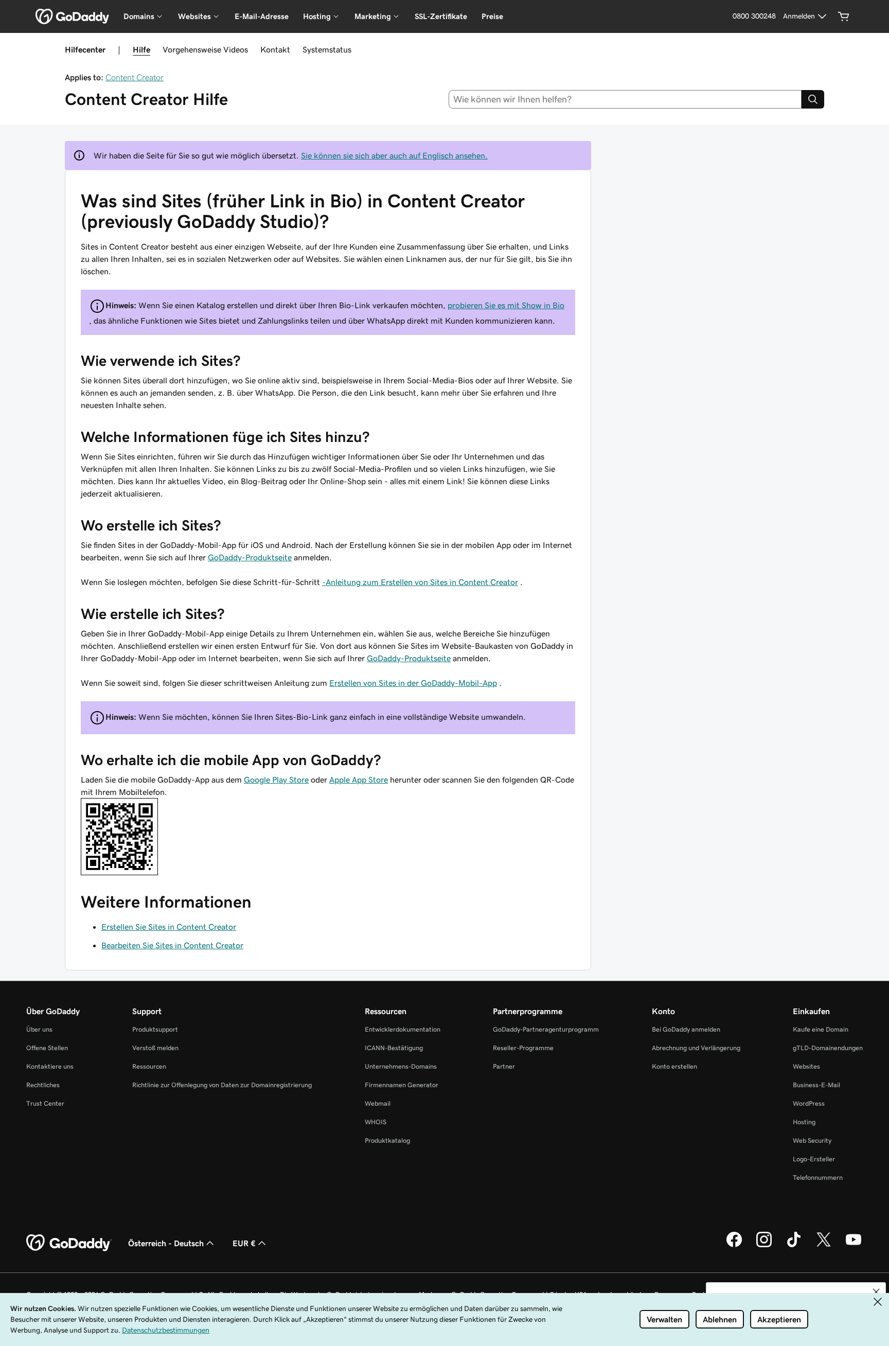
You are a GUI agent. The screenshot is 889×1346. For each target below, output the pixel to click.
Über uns (39, 1029)
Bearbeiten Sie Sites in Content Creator (172, 945)
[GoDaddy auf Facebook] (734, 1246)
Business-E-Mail (816, 1085)
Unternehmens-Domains (401, 1066)
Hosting (804, 1122)
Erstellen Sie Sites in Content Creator (168, 927)
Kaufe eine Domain (820, 1029)
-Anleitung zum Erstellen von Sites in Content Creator (420, 582)
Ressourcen (149, 1066)
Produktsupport (155, 1029)
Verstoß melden (155, 1047)
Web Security (812, 1140)
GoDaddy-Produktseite (250, 557)
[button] (876, 1292)
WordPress (809, 1103)
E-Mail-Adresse (262, 16)
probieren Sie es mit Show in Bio (506, 305)
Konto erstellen (674, 1066)
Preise (492, 16)
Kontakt (275, 49)
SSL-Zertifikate (441, 16)
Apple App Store (358, 779)
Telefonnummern (818, 1177)
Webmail (377, 1103)
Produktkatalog (387, 1140)
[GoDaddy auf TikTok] (794, 1246)
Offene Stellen (47, 1047)
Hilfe (141, 49)
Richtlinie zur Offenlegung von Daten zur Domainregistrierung (222, 1085)
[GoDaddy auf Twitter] (823, 1246)
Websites (806, 1066)
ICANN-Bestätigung (394, 1047)
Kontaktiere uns (50, 1066)
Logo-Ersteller (814, 1159)
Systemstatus (327, 49)
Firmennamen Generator (401, 1085)
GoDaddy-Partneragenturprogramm (546, 1029)
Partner (504, 1066)
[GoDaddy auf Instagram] (764, 1246)
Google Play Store (276, 779)
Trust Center (45, 1103)
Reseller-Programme (523, 1047)
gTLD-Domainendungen (828, 1047)
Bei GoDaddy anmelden (686, 1029)
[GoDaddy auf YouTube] (853, 1246)
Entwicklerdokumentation (402, 1029)
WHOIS (375, 1122)
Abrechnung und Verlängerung (696, 1047)
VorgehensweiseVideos (205, 49)
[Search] (813, 99)
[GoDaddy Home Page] (69, 1243)
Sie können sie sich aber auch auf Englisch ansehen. (394, 155)
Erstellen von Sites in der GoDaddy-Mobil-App (413, 683)
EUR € (244, 1243)
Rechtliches (43, 1085)
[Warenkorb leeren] (844, 16)
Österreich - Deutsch (166, 1243)
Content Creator (134, 77)
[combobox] (625, 99)
